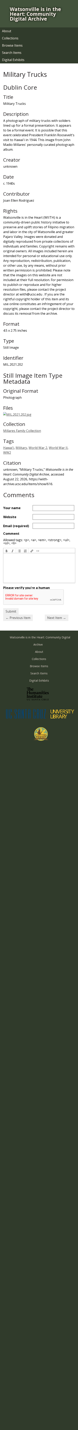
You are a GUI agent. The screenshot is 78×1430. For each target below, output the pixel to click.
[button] (6, 551)
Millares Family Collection (22, 431)
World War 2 (38, 448)
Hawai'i (8, 448)
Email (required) (16, 526)
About (6, 31)
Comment (11, 533)
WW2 (7, 452)
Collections (10, 38)
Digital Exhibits (13, 60)
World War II (58, 448)
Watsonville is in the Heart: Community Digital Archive (35, 14)
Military (21, 448)
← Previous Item (18, 618)
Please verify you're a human (26, 587)
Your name (12, 508)
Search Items (11, 52)
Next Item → (56, 618)
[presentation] (6, 550)
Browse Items (12, 45)
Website (9, 517)
